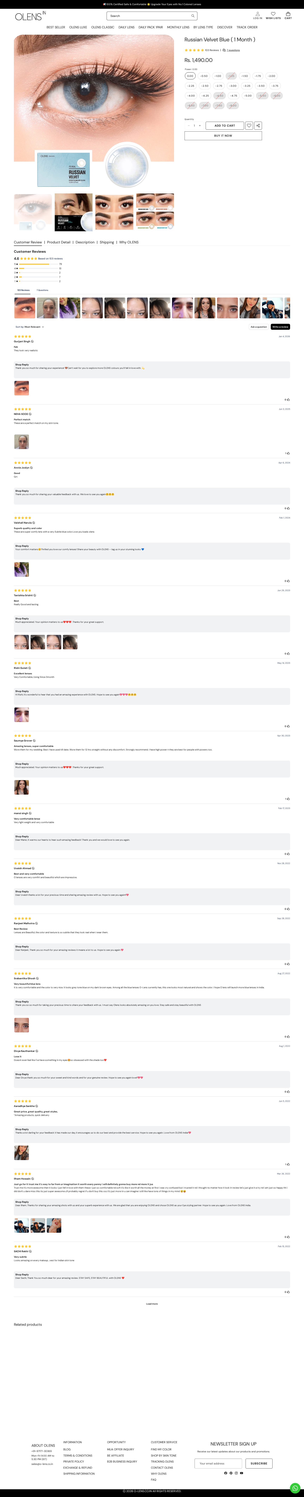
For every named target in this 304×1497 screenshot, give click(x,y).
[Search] (193, 16)
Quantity (189, 119)
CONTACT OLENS (162, 1468)
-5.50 (263, 96)
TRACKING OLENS (162, 1461)
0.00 (190, 75)
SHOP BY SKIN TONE (163, 1455)
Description (85, 242)
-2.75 (218, 85)
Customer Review (28, 242)
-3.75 (274, 85)
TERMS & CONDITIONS (77, 1455)
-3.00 (233, 85)
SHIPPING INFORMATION (79, 1474)
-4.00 (191, 95)
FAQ (153, 1480)
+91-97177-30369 (41, 1451)
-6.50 (192, 106)
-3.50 (261, 85)
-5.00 (248, 95)
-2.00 (271, 75)
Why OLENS (129, 242)
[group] (33, 212)
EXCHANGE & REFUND (77, 1468)
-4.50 (221, 96)
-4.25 (205, 95)
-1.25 (232, 76)
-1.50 (244, 75)
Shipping (107, 242)
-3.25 (247, 85)
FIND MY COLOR (161, 1449)
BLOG (67, 1449)
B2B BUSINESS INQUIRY (122, 1461)
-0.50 (204, 75)
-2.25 (190, 85)
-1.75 (258, 75)
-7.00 (206, 106)
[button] (288, 16)
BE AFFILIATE (115, 1455)
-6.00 (278, 96)
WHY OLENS (158, 1474)
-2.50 (205, 85)
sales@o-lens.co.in (42, 1464)
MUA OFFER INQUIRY (120, 1449)
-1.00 (217, 75)
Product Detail (58, 242)
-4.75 (233, 95)
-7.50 (219, 106)
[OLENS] (31, 16)
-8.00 (234, 106)
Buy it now (223, 136)
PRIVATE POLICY (73, 1461)
